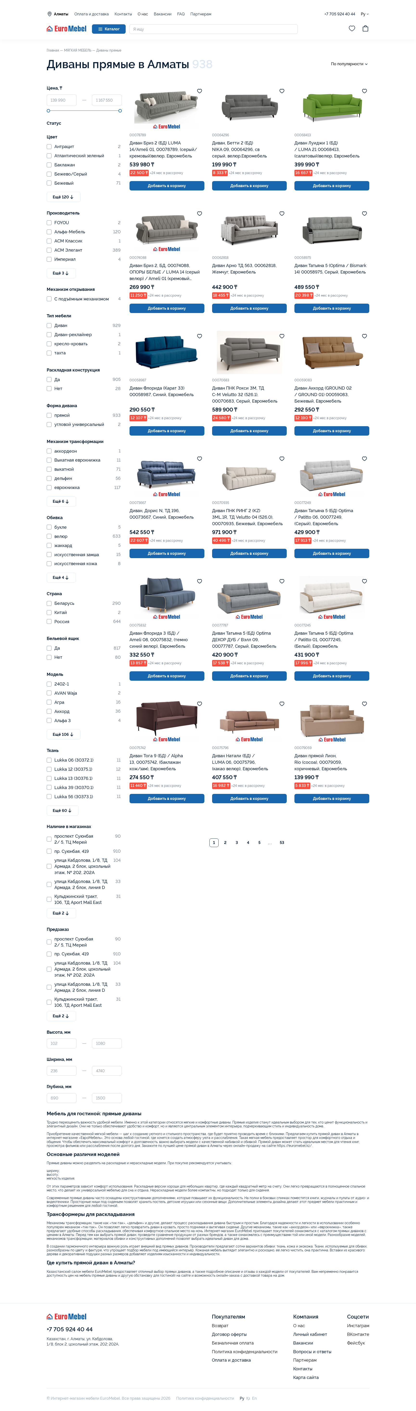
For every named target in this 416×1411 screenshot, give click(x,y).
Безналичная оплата (233, 1343)
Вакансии (162, 14)
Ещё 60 (60, 810)
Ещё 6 (58, 501)
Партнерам (200, 14)
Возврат (220, 1325)
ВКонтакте (358, 1334)
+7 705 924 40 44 (340, 14)
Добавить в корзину (167, 185)
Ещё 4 (58, 577)
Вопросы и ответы (312, 1351)
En (254, 1398)
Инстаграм (358, 1325)
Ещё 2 (58, 913)
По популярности (347, 64)
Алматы (61, 14)
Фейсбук (356, 1343)
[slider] (48, 110)
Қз (248, 1398)
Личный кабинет (310, 1334)
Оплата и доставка (91, 14)
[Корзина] (365, 29)
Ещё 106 (61, 734)
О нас (143, 14)
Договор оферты (229, 1334)
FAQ (181, 14)
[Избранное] (352, 29)
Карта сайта (306, 1377)
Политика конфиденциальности (245, 1351)
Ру (363, 14)
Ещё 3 (58, 273)
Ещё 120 (61, 197)
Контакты (123, 14)
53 (282, 842)
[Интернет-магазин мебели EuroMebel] (66, 30)
